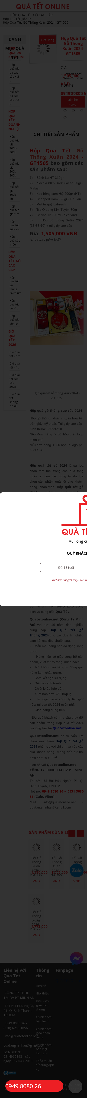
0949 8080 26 (23, 1086)
